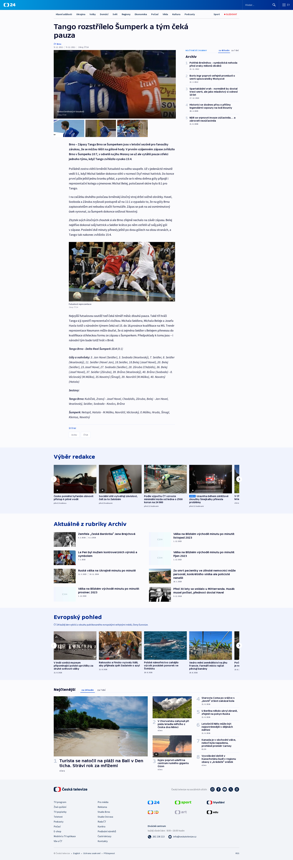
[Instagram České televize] (212, 789)
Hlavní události (64, 14)
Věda (165, 14)
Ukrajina (80, 14)
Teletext (58, 816)
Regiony (126, 14)
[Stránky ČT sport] (183, 802)
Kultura (176, 14)
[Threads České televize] (236, 789)
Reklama (102, 806)
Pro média (103, 802)
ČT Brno (57, 44)
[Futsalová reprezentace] (122, 272)
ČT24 (85, 434)
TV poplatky (60, 811)
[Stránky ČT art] (181, 811)
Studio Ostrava (105, 816)
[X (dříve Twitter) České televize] (230, 789)
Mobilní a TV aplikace (65, 836)
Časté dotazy (104, 836)
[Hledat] (274, 5)
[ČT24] (9, 5)
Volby (93, 14)
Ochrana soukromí (91, 853)
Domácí (104, 14)
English (76, 853)
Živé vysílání (60, 806)
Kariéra (101, 826)
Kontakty (103, 841)
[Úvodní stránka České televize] (71, 789)
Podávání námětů (107, 831)
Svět (115, 14)
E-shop (57, 831)
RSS (237, 853)
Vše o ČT (58, 841)
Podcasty (190, 14)
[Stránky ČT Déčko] (153, 811)
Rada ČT (102, 821)
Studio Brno (104, 811)
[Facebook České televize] (218, 789)
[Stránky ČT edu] (212, 811)
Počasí (154, 14)
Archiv (74, 434)
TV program (60, 802)
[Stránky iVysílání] (216, 802)
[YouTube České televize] (224, 789)
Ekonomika (141, 14)
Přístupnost (109, 853)
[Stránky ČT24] (153, 802)
